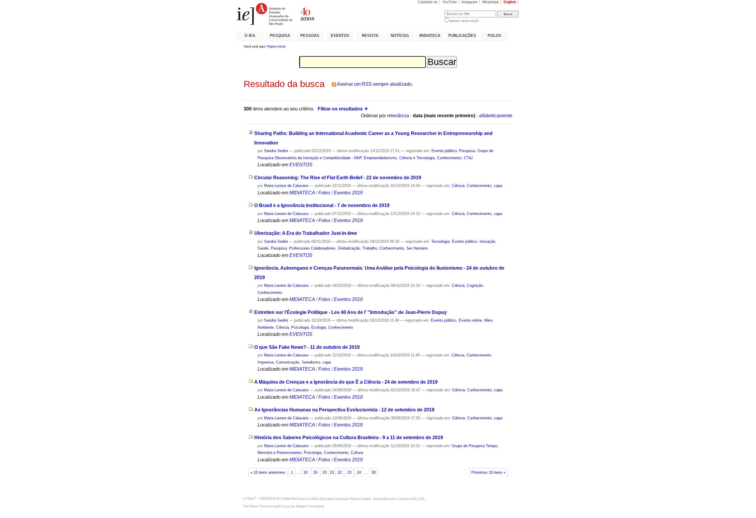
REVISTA (370, 35)
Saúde (263, 248)
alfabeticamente (495, 115)
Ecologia (318, 327)
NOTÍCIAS (400, 35)
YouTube (449, 2)
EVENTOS (340, 35)
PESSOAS (309, 35)
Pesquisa (467, 151)
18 (305, 472)
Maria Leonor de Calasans (286, 185)
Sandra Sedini (276, 151)
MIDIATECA (429, 35)
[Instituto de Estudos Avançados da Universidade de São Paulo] (307, 14)
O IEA (250, 35)
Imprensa (265, 362)
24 (359, 472)
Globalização (349, 248)
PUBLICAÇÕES (462, 35)
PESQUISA (280, 35)
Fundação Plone (345, 498)
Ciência (458, 185)
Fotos (324, 192)
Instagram (470, 2)
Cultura (357, 452)
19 (315, 472)
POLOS (494, 35)
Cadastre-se (428, 2)
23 (349, 472)
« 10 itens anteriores (267, 472)
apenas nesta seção (464, 20)
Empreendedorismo (380, 158)
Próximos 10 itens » (488, 472)
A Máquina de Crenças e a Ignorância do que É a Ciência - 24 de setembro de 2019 (346, 382)
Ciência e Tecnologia (417, 158)
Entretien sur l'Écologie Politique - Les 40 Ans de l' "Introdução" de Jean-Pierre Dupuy (350, 312)
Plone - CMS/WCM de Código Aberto (273, 498)
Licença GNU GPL (411, 498)
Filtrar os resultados (340, 108)
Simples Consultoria (310, 506)
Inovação (487, 241)
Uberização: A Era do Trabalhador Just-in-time (305, 233)
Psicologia (300, 327)
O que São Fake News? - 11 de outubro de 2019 (307, 347)
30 (374, 472)
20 (324, 472)
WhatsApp (490, 2)
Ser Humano (417, 248)
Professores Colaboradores (312, 248)
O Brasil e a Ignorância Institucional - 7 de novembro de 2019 (322, 205)
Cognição (475, 285)
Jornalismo (311, 362)
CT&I (468, 158)
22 (340, 472)
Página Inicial (276, 46)
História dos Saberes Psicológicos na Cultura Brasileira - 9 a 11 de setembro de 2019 (348, 437)
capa (498, 185)
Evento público (444, 151)
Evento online (470, 320)
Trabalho (369, 248)
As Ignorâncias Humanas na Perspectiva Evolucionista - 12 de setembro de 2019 (344, 409)
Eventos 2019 (348, 192)
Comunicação (287, 362)
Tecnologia (440, 241)
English (510, 2)
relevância (398, 115)
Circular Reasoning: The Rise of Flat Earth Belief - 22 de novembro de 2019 (337, 177)
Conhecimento (449, 158)
